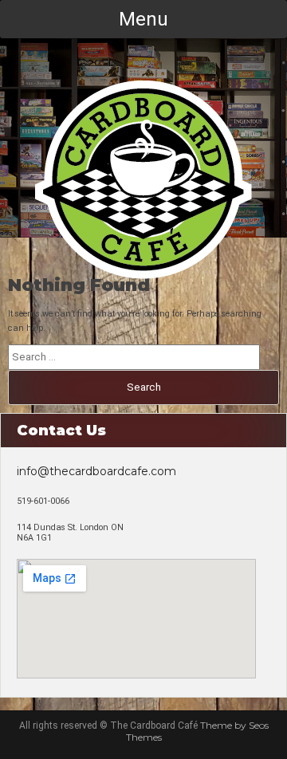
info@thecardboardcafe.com (96, 471)
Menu (143, 19)
